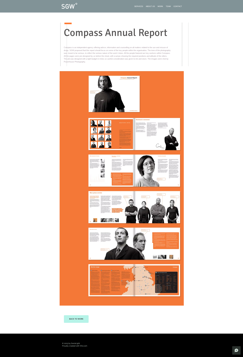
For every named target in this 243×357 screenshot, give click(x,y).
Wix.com (83, 346)
